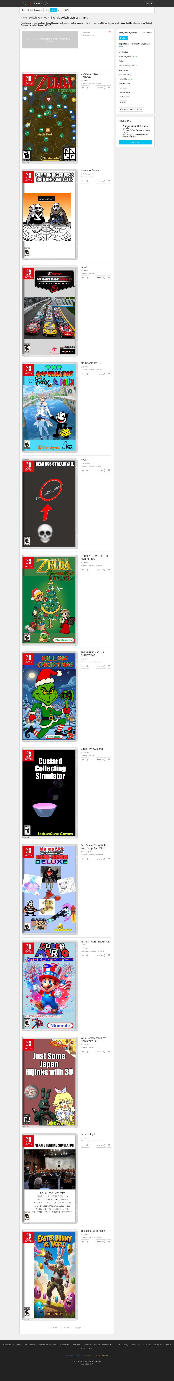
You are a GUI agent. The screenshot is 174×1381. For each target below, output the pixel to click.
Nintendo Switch (90, 170)
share (99, 88)
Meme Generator (30, 1345)
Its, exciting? (88, 1134)
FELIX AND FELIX (91, 363)
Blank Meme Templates (47, 1345)
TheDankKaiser (124, 83)
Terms (133, 1345)
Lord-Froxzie (123, 70)
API (139, 1345)
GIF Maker (17, 1345)
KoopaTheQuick (87, 851)
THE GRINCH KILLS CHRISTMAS (92, 654)
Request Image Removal (162, 1345)
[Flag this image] (109, 87)
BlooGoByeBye (124, 92)
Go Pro (135, 142)
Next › (78, 1328)
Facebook (69, 1355)
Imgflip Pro (7, 1345)
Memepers (85, 1138)
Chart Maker (76, 1345)
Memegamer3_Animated (128, 65)
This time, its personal (93, 1230)
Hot (47, 10)
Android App (87, 1355)
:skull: (84, 459)
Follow (123, 38)
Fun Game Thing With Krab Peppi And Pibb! (93, 847)
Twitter (78, 1355)
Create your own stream (131, 109)
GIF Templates (64, 1345)
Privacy (125, 1345)
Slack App (147, 1345)
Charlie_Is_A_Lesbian (88, 174)
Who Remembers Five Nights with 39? (93, 1039)
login (121, 46)
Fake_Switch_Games (31, 10)
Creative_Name (124, 97)
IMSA (84, 266)
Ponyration (123, 88)
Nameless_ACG (128, 57)
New (53, 10)
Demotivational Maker (92, 1345)
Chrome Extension (101, 1355)
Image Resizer (107, 1345)
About (118, 1345)
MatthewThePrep (125, 74)
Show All (123, 102)
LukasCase (86, 752)
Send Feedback (87, 1349)
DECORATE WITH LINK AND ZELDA (94, 557)
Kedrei (121, 61)
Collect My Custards (92, 748)
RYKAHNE (126, 79)
